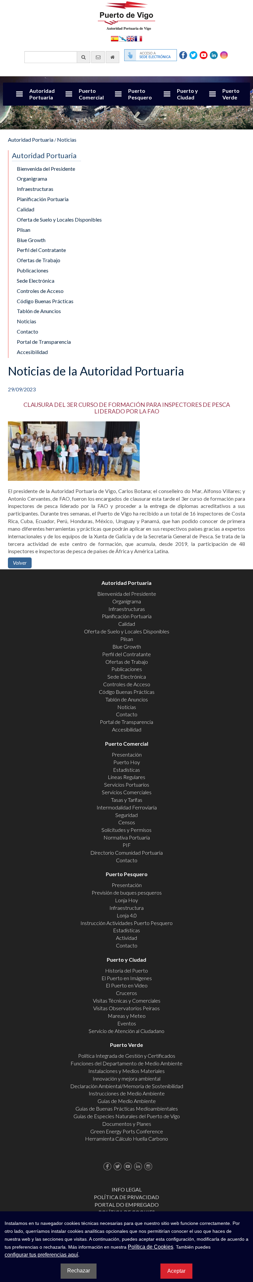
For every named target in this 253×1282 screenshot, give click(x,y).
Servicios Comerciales (127, 792)
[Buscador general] (83, 57)
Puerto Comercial (91, 94)
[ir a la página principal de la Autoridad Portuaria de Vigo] (126, 15)
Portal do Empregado (127, 1204)
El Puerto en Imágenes (126, 978)
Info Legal (127, 1189)
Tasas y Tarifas (126, 800)
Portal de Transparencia (44, 341)
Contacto (27, 331)
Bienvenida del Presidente (46, 168)
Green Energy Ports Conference (126, 1131)
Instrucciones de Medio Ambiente (127, 1093)
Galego (122, 38)
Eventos (126, 1023)
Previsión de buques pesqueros (127, 892)
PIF (127, 845)
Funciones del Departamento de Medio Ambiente (126, 1063)
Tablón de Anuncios (39, 311)
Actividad (126, 938)
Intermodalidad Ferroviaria (127, 807)
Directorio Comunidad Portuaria (126, 852)
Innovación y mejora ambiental (126, 1078)
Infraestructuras (35, 189)
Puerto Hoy (126, 762)
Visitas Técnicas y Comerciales (126, 1000)
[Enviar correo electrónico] (98, 57)
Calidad (25, 209)
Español (115, 38)
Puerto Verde (230, 94)
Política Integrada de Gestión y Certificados (126, 1055)
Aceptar (176, 1271)
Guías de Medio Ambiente (127, 1101)
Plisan (23, 230)
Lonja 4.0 (127, 915)
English (130, 38)
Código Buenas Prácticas (45, 301)
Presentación (127, 754)
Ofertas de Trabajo (38, 260)
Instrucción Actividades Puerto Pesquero (126, 923)
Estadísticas (126, 769)
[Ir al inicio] (112, 57)
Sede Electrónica (35, 280)
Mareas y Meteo (127, 1016)
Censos (126, 822)
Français (138, 38)
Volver (20, 562)
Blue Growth (31, 240)
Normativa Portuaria (126, 837)
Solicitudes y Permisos (126, 830)
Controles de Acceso (40, 291)
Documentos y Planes (126, 1124)
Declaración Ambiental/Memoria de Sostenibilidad (126, 1086)
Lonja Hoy (126, 900)
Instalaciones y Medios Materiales (126, 1071)
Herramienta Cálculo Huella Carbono (126, 1138)
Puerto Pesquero (140, 94)
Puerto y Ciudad (187, 94)
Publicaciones (32, 270)
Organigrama (32, 178)
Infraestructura (126, 908)
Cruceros (126, 993)
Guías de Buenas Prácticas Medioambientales (126, 1108)
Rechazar (78, 1270)
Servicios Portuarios (126, 784)
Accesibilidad (32, 352)
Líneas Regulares (126, 777)
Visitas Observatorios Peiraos (126, 1008)
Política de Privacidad (126, 1197)
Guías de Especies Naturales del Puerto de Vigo (126, 1116)
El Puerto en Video (127, 985)
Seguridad (126, 815)
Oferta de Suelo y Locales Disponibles (59, 219)
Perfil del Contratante (41, 250)
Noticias (66, 139)
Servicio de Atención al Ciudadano (126, 1031)
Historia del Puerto (126, 970)
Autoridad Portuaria (42, 94)
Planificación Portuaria (43, 199)
